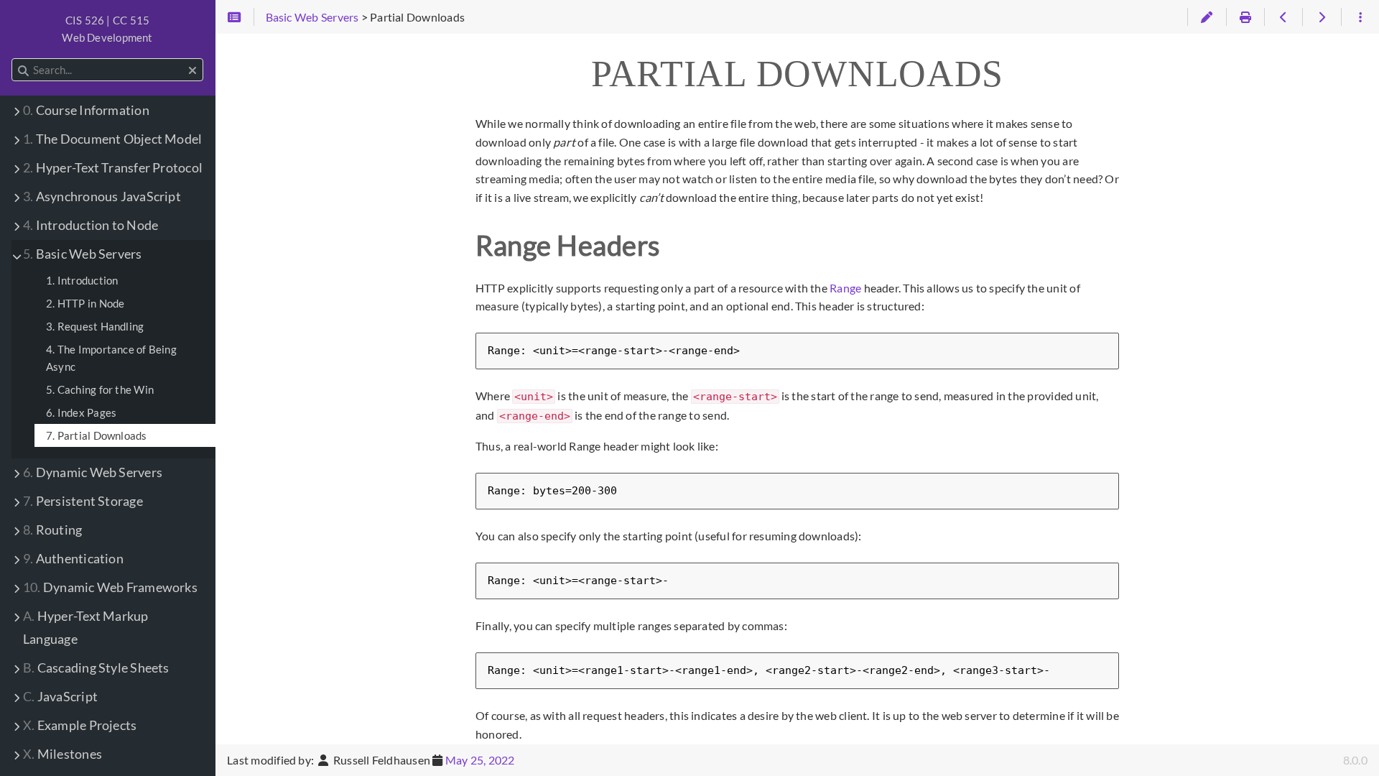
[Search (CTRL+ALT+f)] (23, 70)
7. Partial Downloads (96, 435)
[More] (1360, 17)
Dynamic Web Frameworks (110, 587)
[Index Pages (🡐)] (1283, 17)
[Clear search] (192, 70)
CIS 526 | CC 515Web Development (107, 29)
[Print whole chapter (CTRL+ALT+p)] (1245, 17)
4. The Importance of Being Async (111, 358)
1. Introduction (82, 280)
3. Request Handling (95, 326)
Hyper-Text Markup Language (86, 628)
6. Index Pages (81, 412)
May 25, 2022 (480, 760)
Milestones (62, 754)
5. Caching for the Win (100, 389)
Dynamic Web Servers (92, 472)
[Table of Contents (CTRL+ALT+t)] (234, 17)
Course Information (86, 110)
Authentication (73, 558)
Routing (52, 529)
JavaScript (60, 696)
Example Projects (79, 725)
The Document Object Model (112, 139)
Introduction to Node (90, 225)
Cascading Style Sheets (96, 667)
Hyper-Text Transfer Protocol (113, 167)
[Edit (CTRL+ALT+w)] (1206, 17)
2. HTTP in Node (85, 303)
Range (845, 288)
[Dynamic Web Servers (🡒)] (1321, 17)
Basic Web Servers (82, 254)
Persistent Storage (83, 501)
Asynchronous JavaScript (102, 196)
